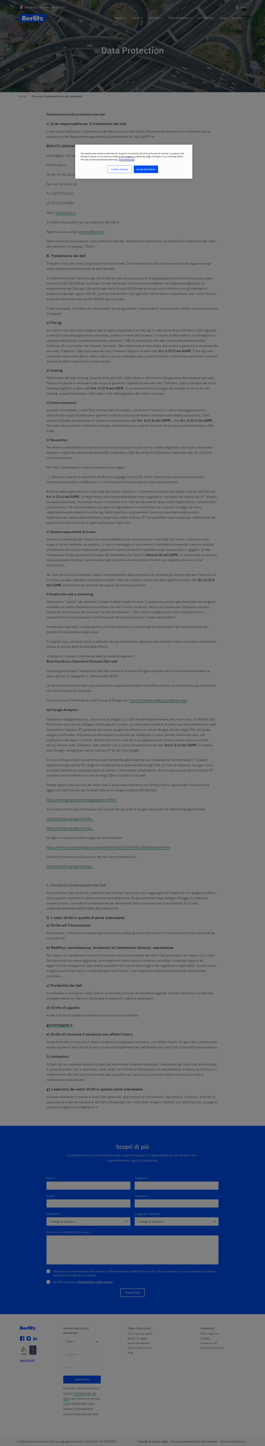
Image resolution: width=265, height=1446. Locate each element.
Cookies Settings (119, 169)
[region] (133, 162)
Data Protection (127, 159)
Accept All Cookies (145, 169)
